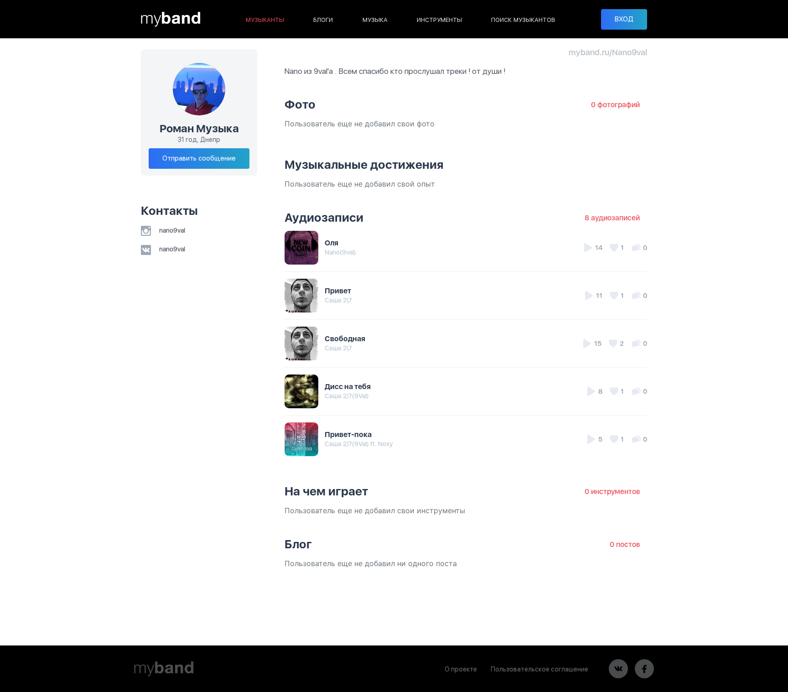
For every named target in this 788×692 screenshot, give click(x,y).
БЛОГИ (323, 19)
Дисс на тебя (348, 386)
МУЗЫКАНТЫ (265, 19)
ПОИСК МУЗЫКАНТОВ (523, 19)
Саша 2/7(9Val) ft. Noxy (359, 443)
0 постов (625, 544)
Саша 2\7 (338, 300)
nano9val (171, 230)
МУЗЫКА (375, 19)
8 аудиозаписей (612, 217)
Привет (338, 290)
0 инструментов (612, 491)
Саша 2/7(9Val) (347, 396)
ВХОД (624, 19)
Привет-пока (348, 434)
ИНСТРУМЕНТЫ (439, 19)
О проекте (461, 669)
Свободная (345, 338)
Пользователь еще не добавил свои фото (360, 123)
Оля (331, 243)
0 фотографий (615, 104)
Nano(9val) (340, 252)
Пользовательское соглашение (539, 669)
